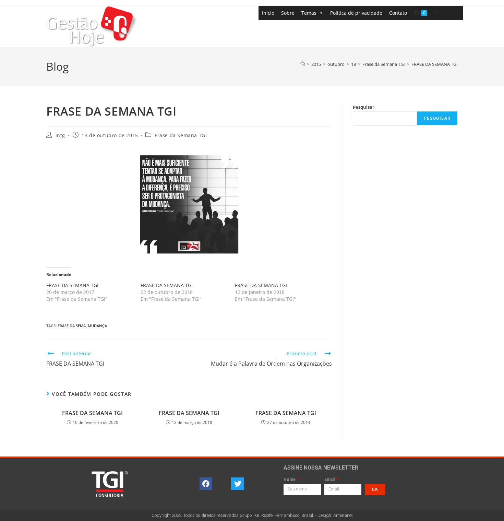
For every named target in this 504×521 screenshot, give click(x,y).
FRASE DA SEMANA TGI (434, 64)
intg (60, 135)
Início (268, 13)
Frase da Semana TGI (181, 135)
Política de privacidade (356, 13)
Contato (398, 13)
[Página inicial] (302, 64)
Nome (290, 479)
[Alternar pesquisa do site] (436, 12)
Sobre (288, 13)
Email (330, 479)
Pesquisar (363, 107)
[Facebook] (206, 483)
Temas (308, 13)
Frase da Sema (72, 325)
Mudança (97, 325)
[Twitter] (237, 483)
